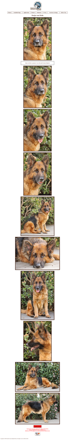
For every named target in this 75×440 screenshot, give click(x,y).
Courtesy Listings (53, 12)
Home (9, 12)
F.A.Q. (45, 12)
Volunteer (39, 12)
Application (26, 12)
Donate (33, 12)
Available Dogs (17, 12)
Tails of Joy (63, 12)
